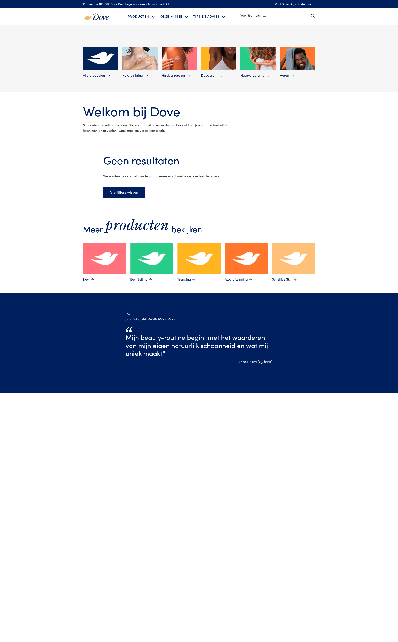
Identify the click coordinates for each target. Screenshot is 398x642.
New (86, 279)
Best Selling (139, 279)
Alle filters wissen (124, 192)
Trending (184, 279)
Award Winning (236, 279)
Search (312, 15)
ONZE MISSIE (171, 16)
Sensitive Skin (282, 279)
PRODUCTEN (138, 16)
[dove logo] (96, 16)
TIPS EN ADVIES (206, 16)
